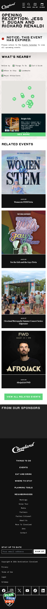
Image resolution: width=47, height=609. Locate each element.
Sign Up (39, 551)
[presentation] (12, 124)
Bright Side (26, 118)
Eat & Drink (37, 66)
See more (23, 134)
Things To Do (21, 66)
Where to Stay (10, 71)
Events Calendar (29, 45)
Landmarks (26, 71)
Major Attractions (12, 76)
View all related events (23, 396)
